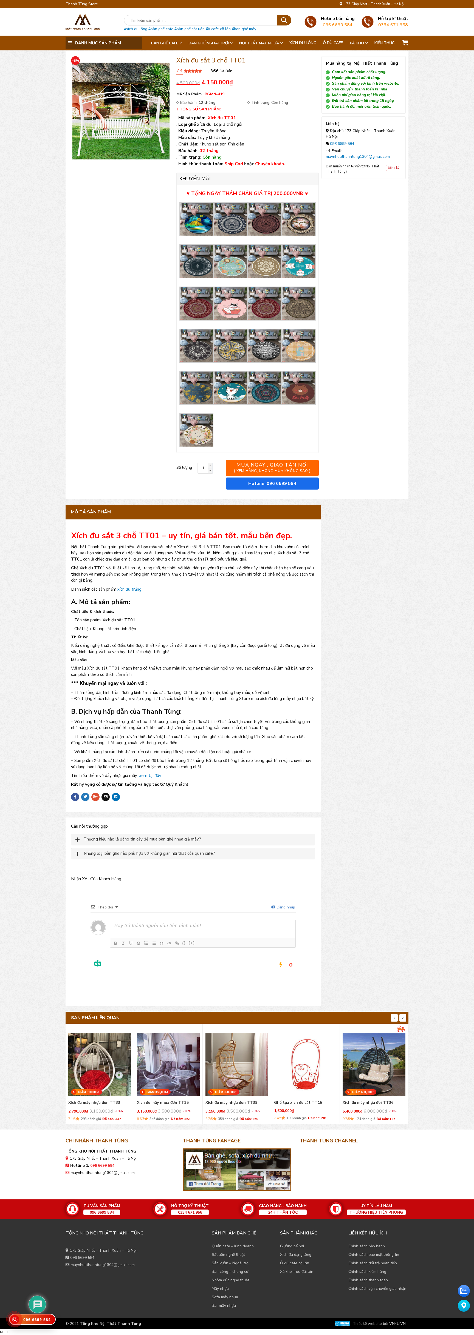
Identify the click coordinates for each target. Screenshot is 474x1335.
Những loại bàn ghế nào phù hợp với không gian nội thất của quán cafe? (149, 853)
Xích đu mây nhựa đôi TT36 (368, 1102)
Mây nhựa (220, 1288)
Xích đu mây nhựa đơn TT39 (231, 1102)
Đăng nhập (285, 907)
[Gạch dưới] (131, 943)
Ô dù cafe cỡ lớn (294, 1263)
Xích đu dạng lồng (295, 1254)
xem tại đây (150, 775)
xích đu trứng (129, 589)
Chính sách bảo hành (366, 1246)
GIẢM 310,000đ (88, 1092)
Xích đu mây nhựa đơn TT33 (94, 1102)
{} (184, 943)
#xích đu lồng (135, 29)
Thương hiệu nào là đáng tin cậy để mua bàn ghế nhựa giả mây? (142, 839)
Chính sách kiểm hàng (367, 1271)
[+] (192, 943)
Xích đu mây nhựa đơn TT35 (163, 1102)
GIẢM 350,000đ (157, 1092)
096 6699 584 (342, 143)
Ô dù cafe (333, 42)
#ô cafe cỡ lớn (218, 29)
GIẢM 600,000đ (363, 1092)
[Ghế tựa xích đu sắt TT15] (305, 1063)
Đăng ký (393, 168)
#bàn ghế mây (244, 29)
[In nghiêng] (123, 943)
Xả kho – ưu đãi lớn (296, 1271)
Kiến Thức (384, 42)
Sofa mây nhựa (225, 1297)
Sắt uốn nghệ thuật (228, 1254)
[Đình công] (138, 943)
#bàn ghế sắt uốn (189, 29)
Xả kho (356, 43)
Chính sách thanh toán (368, 1280)
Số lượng (184, 467)
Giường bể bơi (292, 1246)
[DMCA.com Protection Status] (342, 1323)
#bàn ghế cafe (160, 29)
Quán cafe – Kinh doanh (233, 1246)
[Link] (177, 943)
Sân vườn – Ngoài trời (230, 1263)
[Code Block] (169, 943)
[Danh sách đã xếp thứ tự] (146, 943)
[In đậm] (115, 943)
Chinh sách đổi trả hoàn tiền (372, 1263)
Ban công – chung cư (230, 1271)
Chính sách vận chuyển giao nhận (377, 1288)
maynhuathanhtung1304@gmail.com (358, 156)
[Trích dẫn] (161, 943)
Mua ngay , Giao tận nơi (272, 467)
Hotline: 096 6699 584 (272, 484)
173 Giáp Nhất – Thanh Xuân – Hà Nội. (373, 4)
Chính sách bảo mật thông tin (373, 1254)
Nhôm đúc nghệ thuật (230, 1280)
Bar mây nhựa (224, 1305)
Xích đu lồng (302, 42)
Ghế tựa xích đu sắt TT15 (298, 1102)
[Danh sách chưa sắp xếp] (154, 943)
